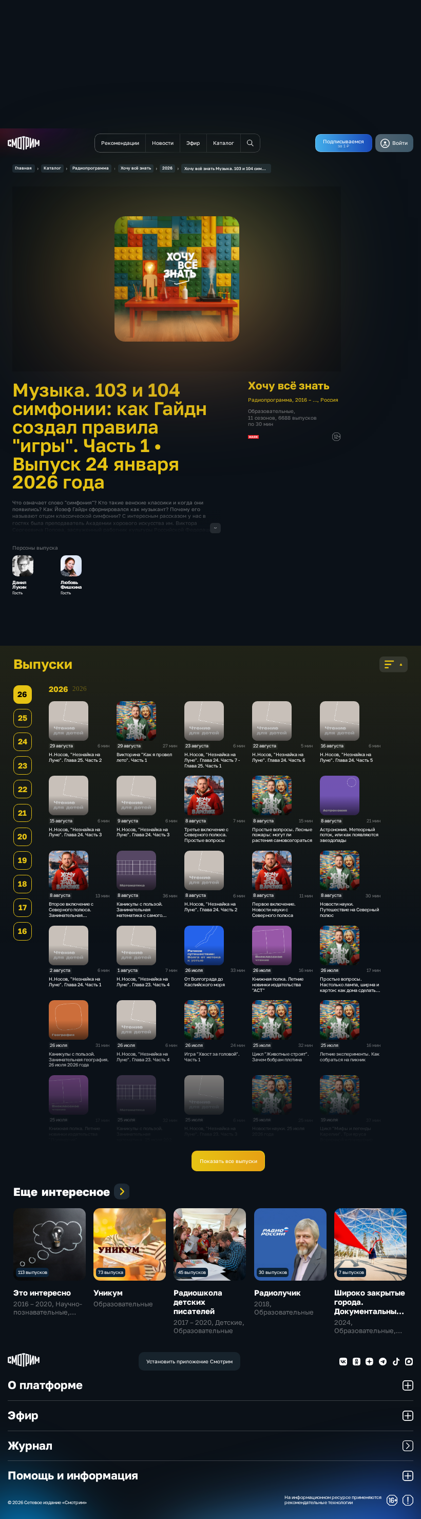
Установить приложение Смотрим (189, 1361)
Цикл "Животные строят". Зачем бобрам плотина (280, 1056)
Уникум (108, 1292)
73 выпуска (110, 1272)
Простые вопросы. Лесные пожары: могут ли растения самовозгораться (282, 835)
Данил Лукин (19, 585)
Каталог (52, 168)
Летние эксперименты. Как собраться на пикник (349, 1056)
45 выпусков (192, 1272)
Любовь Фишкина (71, 585)
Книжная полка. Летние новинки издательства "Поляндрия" (74, 1134)
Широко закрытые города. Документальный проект (369, 1306)
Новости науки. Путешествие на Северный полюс (349, 909)
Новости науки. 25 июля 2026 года (278, 1131)
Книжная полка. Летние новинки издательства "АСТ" (277, 984)
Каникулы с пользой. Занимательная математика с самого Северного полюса (140, 912)
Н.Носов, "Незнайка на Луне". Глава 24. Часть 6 (278, 757)
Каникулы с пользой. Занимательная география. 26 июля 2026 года (79, 1059)
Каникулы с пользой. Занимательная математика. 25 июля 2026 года (145, 1137)
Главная (23, 168)
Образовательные (271, 411)
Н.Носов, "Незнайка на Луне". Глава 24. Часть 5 (346, 757)
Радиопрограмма (90, 168)
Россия (329, 400)
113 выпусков (32, 1272)
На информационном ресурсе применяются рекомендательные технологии (332, 1500)
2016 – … (306, 400)
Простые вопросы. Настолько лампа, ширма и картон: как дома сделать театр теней (349, 987)
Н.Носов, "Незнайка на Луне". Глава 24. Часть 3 (75, 832)
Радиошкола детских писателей (198, 1302)
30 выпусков (273, 1272)
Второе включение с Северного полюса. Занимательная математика (71, 912)
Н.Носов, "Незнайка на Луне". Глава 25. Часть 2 (75, 757)
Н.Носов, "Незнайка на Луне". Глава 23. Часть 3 (210, 1131)
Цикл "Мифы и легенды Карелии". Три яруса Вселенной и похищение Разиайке (346, 1137)
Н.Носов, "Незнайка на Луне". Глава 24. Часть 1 (75, 981)
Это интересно (42, 1292)
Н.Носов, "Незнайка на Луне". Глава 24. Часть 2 (210, 906)
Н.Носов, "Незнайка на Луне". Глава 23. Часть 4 (143, 981)
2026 (167, 168)
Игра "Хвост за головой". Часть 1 (212, 1056)
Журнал (30, 1445)
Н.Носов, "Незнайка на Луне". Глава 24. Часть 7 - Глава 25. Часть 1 (212, 760)
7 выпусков (351, 1272)
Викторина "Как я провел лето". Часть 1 (144, 757)
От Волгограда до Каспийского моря (204, 981)
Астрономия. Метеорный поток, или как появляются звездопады (349, 835)
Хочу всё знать (136, 168)
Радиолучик (277, 1292)
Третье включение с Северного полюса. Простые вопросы (206, 835)
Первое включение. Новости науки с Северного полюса (274, 909)
